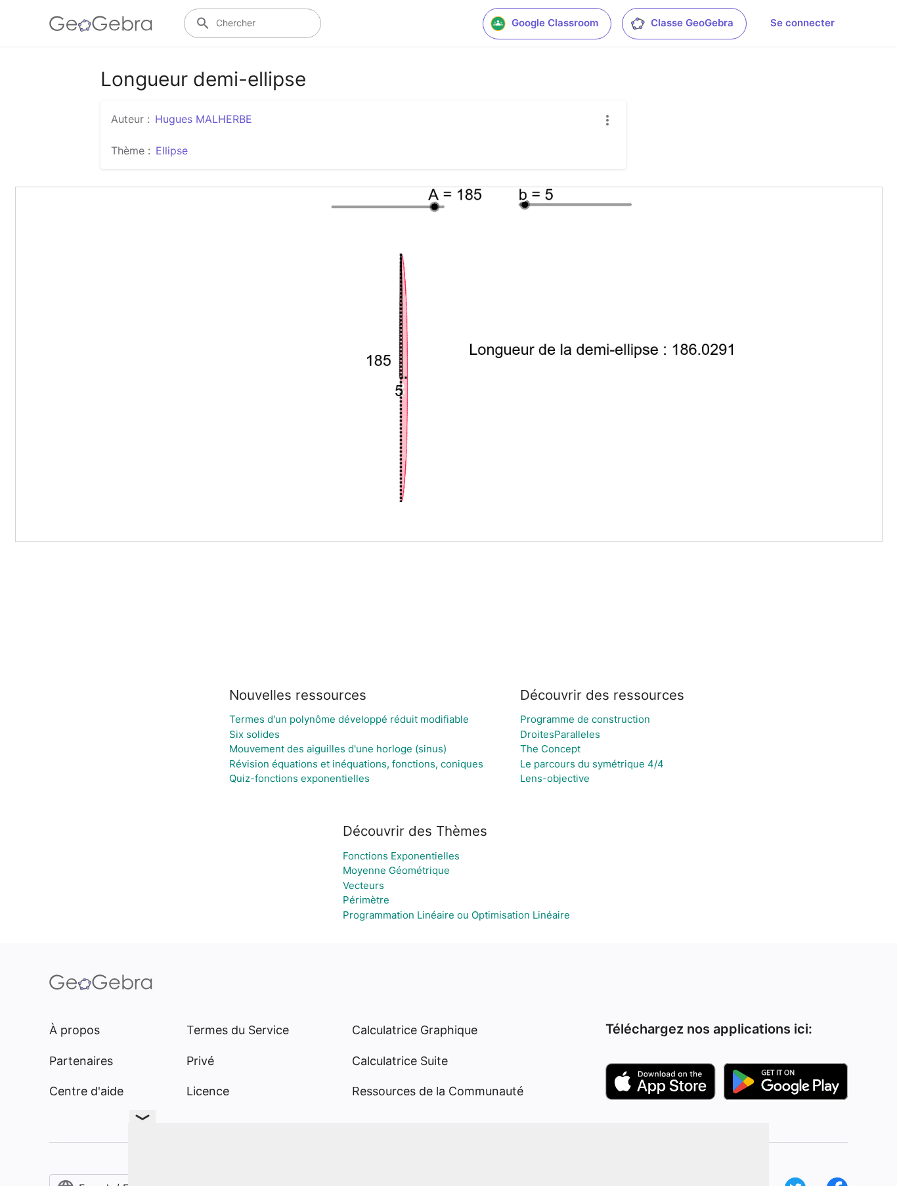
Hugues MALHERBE (203, 118)
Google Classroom (555, 22)
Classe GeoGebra (692, 22)
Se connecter (802, 22)
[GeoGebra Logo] (100, 24)
